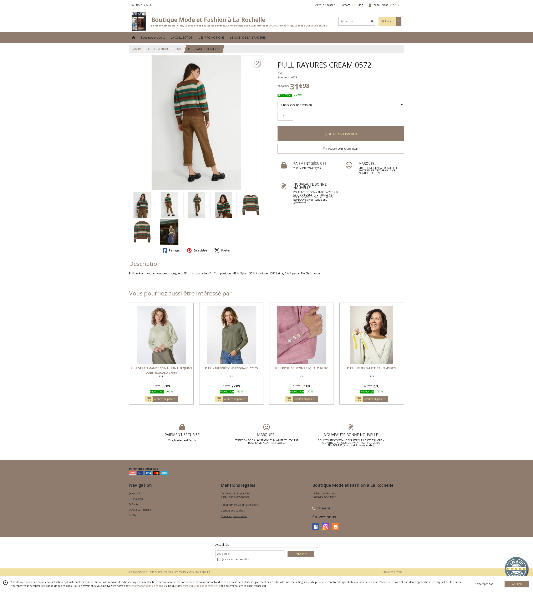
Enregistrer (200, 250)
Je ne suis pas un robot (235, 559)
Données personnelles (234, 516)
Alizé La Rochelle (141, 510)
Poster (225, 250)
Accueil (137, 49)
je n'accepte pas (483, 584)
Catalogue (137, 499)
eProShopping (201, 572)
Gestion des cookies (233, 510)
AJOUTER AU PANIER (340, 134)
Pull (280, 72)
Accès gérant (394, 572)
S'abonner (301, 554)
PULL (179, 49)
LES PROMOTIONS (158, 49)
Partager (174, 250)
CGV (133, 515)
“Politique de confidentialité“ (201, 586)
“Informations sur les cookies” (148, 586)
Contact (345, 5)
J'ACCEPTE (517, 584)
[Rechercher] (372, 21)
